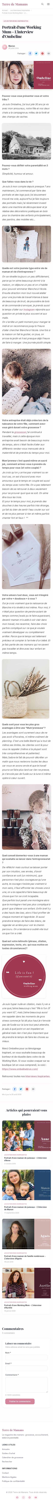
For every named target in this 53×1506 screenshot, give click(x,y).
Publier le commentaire (19, 1401)
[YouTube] (35, 1497)
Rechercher (7, 1461)
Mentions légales (9, 1477)
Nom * (8, 1353)
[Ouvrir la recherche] (42, 4)
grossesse (20, 432)
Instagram (28, 309)
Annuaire (6, 1449)
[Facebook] (17, 1497)
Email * (8, 1363)
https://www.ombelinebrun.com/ (20, 1069)
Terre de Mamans (13, 1430)
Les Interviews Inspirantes (20, 10)
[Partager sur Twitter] (36, 53)
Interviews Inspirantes (37, 1076)
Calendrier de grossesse (12, 1457)
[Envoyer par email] (48, 53)
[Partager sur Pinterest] (42, 53)
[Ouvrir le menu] (48, 4)
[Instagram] (23, 1497)
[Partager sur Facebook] (30, 53)
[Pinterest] (29, 1497)
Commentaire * (12, 1375)
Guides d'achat (8, 1453)
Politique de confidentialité (13, 1481)
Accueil (5, 10)
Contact (5, 1473)
